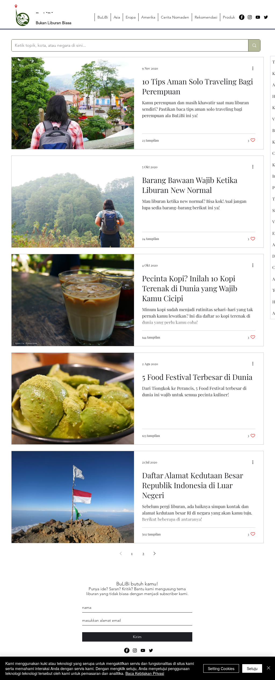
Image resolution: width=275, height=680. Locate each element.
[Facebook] (241, 17)
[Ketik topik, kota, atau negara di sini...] (254, 45)
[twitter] (266, 17)
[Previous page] (120, 553)
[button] (117, 17)
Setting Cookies (221, 668)
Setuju (252, 668)
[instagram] (249, 17)
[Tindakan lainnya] (254, 68)
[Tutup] (268, 668)
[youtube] (257, 17)
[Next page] (154, 553)
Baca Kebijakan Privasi (144, 673)
